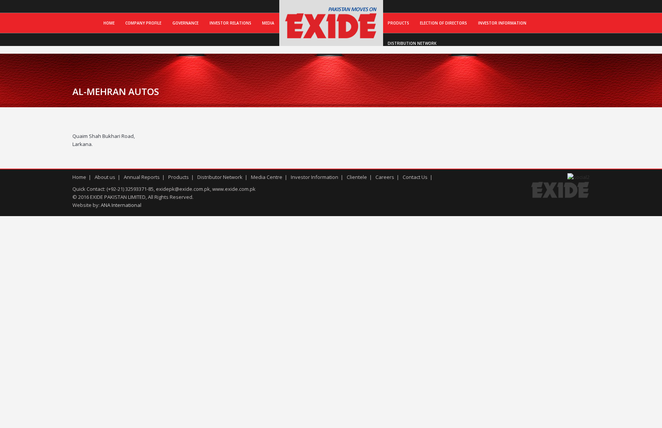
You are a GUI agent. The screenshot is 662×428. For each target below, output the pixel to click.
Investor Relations (230, 23)
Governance (185, 23)
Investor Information (502, 23)
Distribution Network (412, 43)
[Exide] (331, 37)
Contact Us (415, 177)
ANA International (121, 205)
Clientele (357, 177)
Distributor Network (220, 177)
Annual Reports (142, 177)
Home (109, 23)
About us (105, 177)
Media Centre (266, 177)
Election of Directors (443, 23)
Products (398, 23)
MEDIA (268, 23)
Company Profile (143, 23)
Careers (384, 177)
